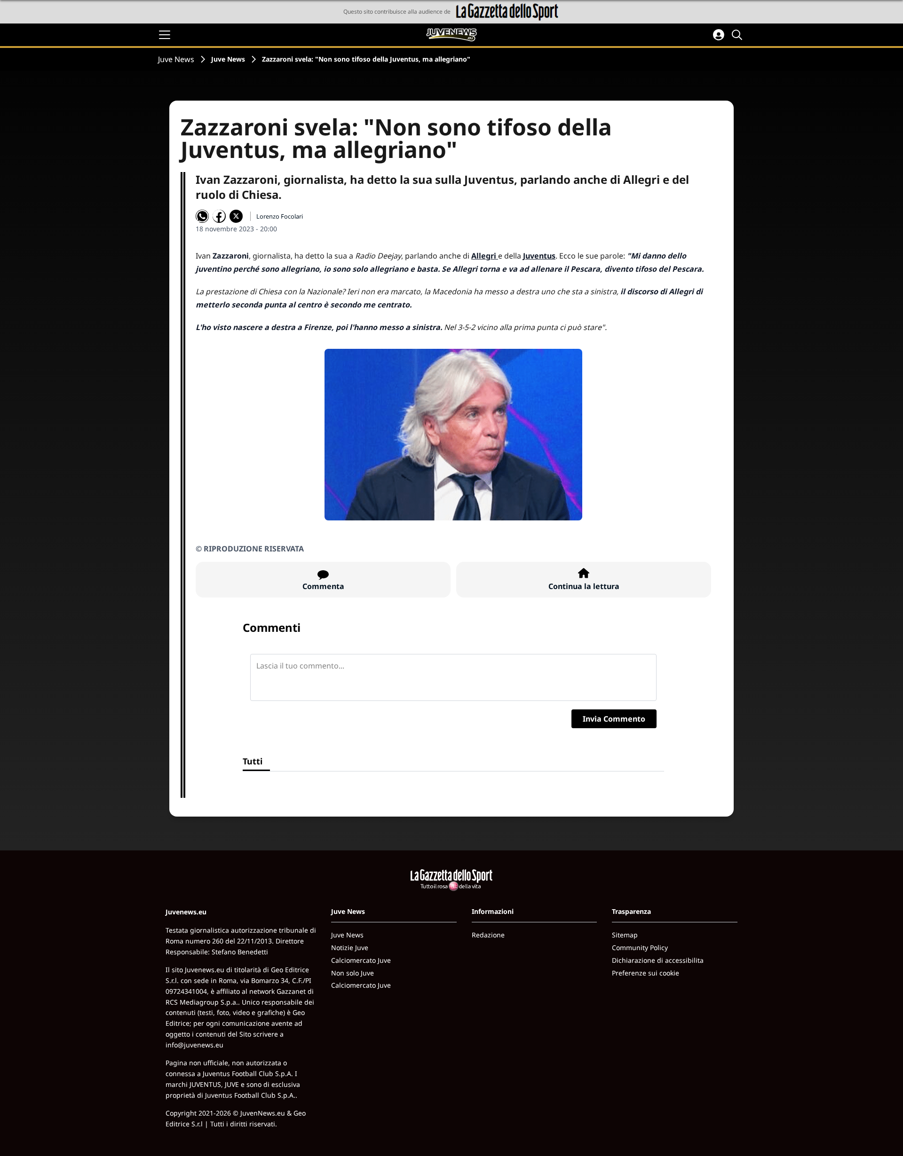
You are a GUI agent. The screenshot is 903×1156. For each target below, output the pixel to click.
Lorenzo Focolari (279, 216)
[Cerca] (738, 34)
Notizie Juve (349, 947)
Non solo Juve (352, 972)
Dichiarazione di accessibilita (658, 960)
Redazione (488, 934)
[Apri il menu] (164, 34)
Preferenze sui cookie (645, 972)
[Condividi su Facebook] (219, 216)
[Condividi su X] (236, 216)
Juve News (176, 59)
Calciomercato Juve (361, 960)
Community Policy (640, 947)
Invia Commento (614, 719)
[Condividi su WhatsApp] (202, 216)
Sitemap (625, 934)
